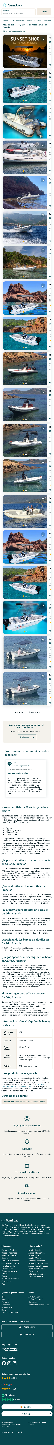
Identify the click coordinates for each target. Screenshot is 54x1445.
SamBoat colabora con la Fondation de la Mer (23, 1085)
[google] (7, 1384)
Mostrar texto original (18, 773)
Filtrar (44, 11)
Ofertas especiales (37, 1274)
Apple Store (29, 1327)
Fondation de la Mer (10, 1278)
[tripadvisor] (9, 1395)
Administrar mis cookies (39, 1305)
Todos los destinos (10, 1312)
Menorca (5, 1302)
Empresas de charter (11, 1263)
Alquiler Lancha (35, 1250)
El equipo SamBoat (10, 1250)
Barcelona (6, 1305)
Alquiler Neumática (37, 1253)
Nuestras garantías (10, 1255)
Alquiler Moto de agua (38, 1263)
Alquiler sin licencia (37, 1268)
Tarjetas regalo (8, 1266)
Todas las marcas (36, 1276)
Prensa (4, 1276)
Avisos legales (7, 1422)
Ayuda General (35, 1297)
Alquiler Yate (34, 1255)
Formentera (7, 1307)
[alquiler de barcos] (12, 5)
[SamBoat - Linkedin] (14, 1363)
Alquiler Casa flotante (38, 1266)
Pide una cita (27, 737)
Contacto (33, 1302)
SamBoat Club (8, 1268)
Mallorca (5, 1299)
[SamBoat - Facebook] (4, 1363)
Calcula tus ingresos (10, 1261)
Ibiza (4, 1297)
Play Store (29, 1334)
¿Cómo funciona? (36, 1299)
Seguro (5, 1258)
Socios (31, 1424)
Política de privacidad (37, 1422)
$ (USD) (26, 1413)
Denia (4, 1310)
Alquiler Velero (35, 1258)
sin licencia (28, 1040)
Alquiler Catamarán (37, 1261)
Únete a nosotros (9, 1253)
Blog (3, 1284)
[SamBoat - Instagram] (9, 1363)
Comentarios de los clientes (10, 1272)
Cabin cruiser (34, 1271)
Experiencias (7, 1281)
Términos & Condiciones (11, 1424)
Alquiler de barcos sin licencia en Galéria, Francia (24, 1101)
